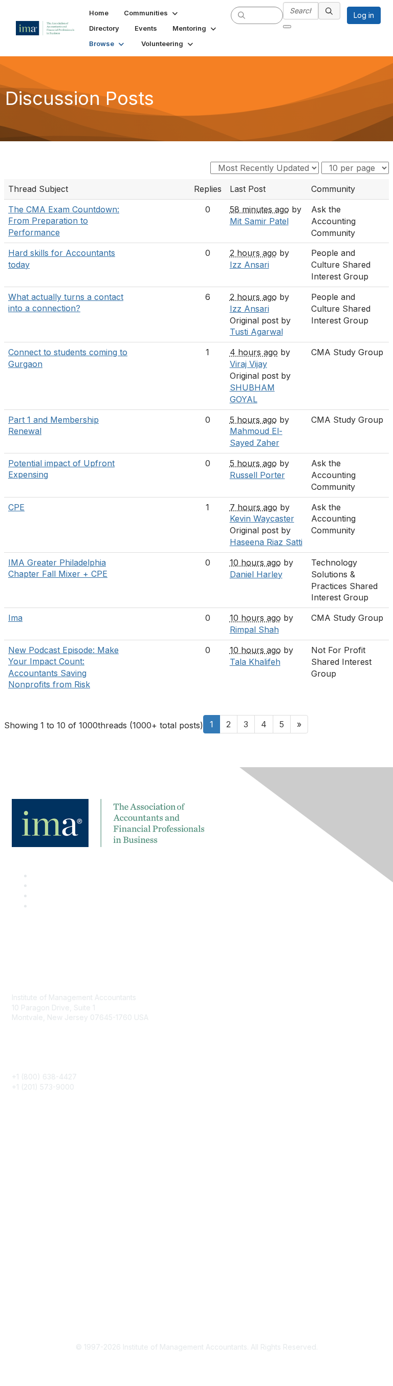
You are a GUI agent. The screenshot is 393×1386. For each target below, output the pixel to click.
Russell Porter (257, 475)
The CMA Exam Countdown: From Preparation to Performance (63, 220)
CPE (16, 507)
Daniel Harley (256, 574)
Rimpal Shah (254, 629)
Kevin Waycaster (262, 518)
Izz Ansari (249, 264)
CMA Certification (41, 1169)
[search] (241, 15)
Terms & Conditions (44, 1281)
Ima (15, 618)
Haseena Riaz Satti (266, 542)
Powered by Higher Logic (197, 1366)
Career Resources (43, 1199)
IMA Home (29, 1154)
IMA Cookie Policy (42, 1267)
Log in (364, 15)
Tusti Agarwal (256, 332)
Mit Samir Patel (259, 221)
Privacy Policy (35, 1297)
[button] (151, 12)
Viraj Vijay (248, 364)
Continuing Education (47, 1184)
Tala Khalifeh (255, 662)
